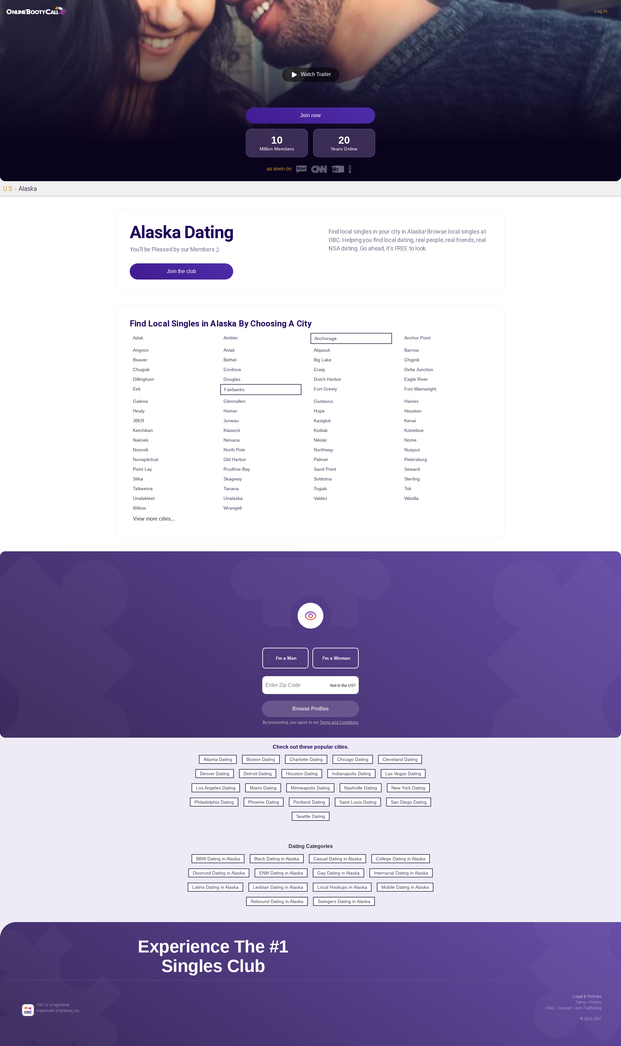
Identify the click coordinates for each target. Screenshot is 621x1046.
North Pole (234, 449)
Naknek (140, 440)
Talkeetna (143, 488)
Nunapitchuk (145, 459)
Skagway (232, 478)
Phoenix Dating (263, 802)
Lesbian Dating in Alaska (278, 887)
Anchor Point (417, 337)
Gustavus (323, 401)
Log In (600, 11)
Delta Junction (418, 369)
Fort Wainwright (420, 388)
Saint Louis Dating (357, 802)
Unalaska (233, 498)
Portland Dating (309, 802)
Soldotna (323, 478)
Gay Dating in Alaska (338, 872)
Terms (580, 1002)
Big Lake (323, 359)
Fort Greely (325, 388)
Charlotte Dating (306, 759)
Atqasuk (322, 350)
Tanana (231, 488)
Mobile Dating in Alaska (405, 887)
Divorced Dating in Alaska (219, 872)
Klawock (231, 430)
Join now (310, 115)
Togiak (320, 488)
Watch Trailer (314, 74)
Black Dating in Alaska (276, 858)
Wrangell (232, 508)
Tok (407, 488)
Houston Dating (302, 773)
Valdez (320, 498)
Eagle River (416, 379)
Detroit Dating (258, 773)
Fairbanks (234, 389)
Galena (140, 401)
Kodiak (321, 430)
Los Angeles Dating (215, 787)
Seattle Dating (310, 816)
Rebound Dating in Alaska (277, 901)
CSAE (550, 1008)
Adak (138, 337)
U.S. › (10, 189)
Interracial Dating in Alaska (401, 872)
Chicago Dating (352, 759)
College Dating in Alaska (400, 858)
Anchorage (325, 338)
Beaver (140, 359)
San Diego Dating (409, 802)
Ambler (230, 337)
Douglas (231, 379)
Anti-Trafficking (588, 1008)
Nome (410, 440)
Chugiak (141, 369)
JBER (138, 420)
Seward (412, 469)
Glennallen (234, 401)
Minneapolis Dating (310, 787)
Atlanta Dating (217, 759)
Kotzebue (414, 430)
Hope (319, 410)
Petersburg (415, 459)
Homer (230, 410)
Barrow (411, 350)
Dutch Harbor (327, 379)
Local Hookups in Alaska (342, 887)
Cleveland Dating (400, 759)
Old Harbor (234, 459)
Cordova (232, 369)
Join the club (181, 271)
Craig (319, 369)
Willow (139, 508)
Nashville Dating (360, 787)
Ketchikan (143, 430)
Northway (323, 449)
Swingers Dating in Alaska (344, 901)
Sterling (412, 478)
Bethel (229, 359)
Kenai (410, 420)
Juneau (231, 420)
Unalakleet (144, 498)
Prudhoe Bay (236, 469)
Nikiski (320, 440)
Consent (565, 1008)
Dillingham (143, 379)
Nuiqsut (412, 449)
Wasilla (411, 498)
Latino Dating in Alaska (215, 887)
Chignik (411, 359)
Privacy (595, 1002)
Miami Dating (263, 787)
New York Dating (408, 787)
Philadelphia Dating (214, 802)
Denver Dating (214, 773)
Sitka (138, 478)
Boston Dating (260, 759)
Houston (412, 410)
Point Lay (142, 469)
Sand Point (325, 469)
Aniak (229, 350)
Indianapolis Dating (351, 773)
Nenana (231, 440)
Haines (411, 401)
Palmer (321, 459)
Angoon (141, 350)
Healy (139, 410)
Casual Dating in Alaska (337, 858)
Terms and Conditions (339, 722)
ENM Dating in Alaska (281, 872)
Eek (137, 388)
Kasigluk (322, 420)
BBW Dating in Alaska (218, 858)
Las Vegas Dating (403, 773)
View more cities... (154, 519)
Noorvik (140, 449)
